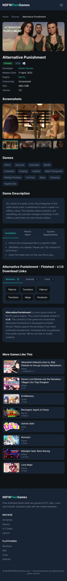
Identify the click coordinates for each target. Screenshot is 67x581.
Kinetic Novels (26, 68)
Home (5, 16)
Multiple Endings (12, 177)
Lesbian (36, 171)
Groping (23, 171)
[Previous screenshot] (7, 121)
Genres (6, 524)
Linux (49, 279)
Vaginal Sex (10, 183)
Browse (15, 16)
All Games (7, 519)
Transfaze (28, 289)
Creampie (9, 171)
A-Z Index (7, 528)
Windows (12, 279)
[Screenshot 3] (44, 145)
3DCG (7, 165)
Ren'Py (22, 77)
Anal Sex (19, 165)
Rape (42, 177)
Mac (4, 550)
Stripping (54, 177)
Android (31, 279)
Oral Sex (30, 177)
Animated (34, 165)
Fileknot (12, 289)
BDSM (47, 165)
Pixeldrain (42, 297)
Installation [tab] (10, 233)
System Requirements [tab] (51, 233)
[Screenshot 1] (10, 145)
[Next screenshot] (59, 121)
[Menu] (61, 5)
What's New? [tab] (27, 233)
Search (6, 533)
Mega (28, 297)
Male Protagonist (53, 171)
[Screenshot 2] (27, 145)
